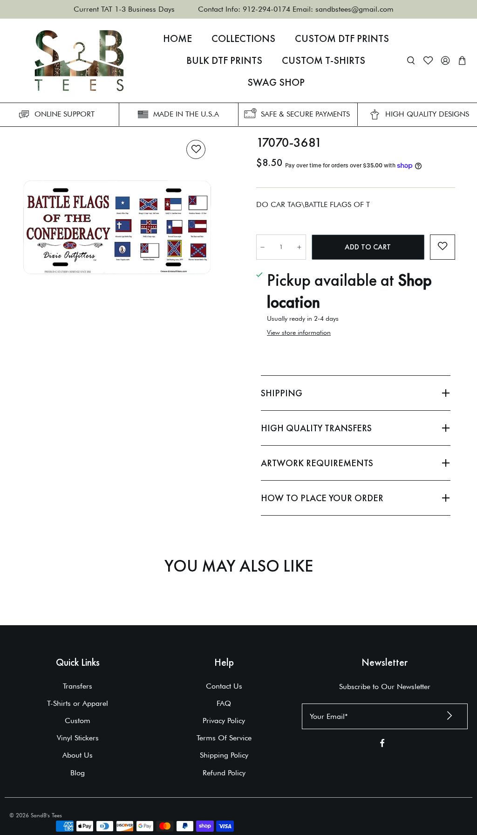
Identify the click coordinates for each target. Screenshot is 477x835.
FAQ (224, 703)
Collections (243, 39)
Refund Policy (224, 772)
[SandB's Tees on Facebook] (382, 744)
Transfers (77, 686)
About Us (77, 755)
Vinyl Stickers (78, 737)
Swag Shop (276, 82)
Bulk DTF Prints (224, 60)
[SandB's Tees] (79, 60)
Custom (77, 720)
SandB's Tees (46, 815)
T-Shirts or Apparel (77, 703)
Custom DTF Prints (342, 39)
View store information (299, 332)
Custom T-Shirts (323, 60)
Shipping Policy (224, 755)
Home (177, 39)
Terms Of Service (224, 737)
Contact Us (224, 686)
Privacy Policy (224, 720)
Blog (77, 772)
